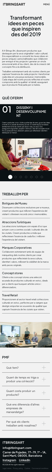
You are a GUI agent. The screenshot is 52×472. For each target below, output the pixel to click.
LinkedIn (24, 460)
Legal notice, (7, 468)
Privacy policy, (18, 468)
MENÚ (46, 4)
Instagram (9, 460)
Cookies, (28, 468)
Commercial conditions (40, 468)
